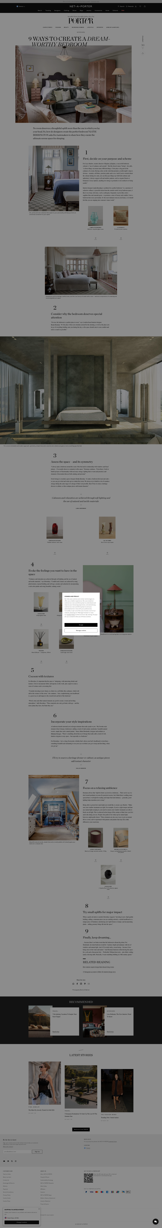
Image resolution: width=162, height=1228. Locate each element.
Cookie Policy (71, 614)
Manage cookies (81, 630)
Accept (81, 625)
